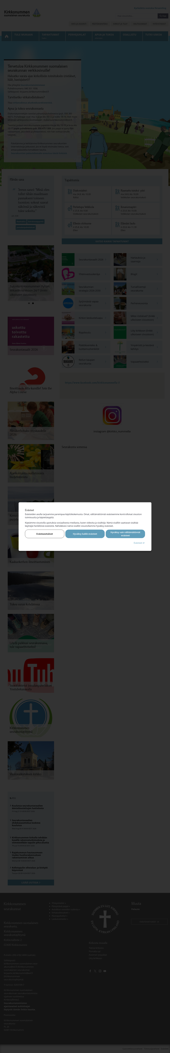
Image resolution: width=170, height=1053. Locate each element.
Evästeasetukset (44, 533)
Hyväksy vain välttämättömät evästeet (125, 534)
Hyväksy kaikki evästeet (85, 533)
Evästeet (139, 542)
